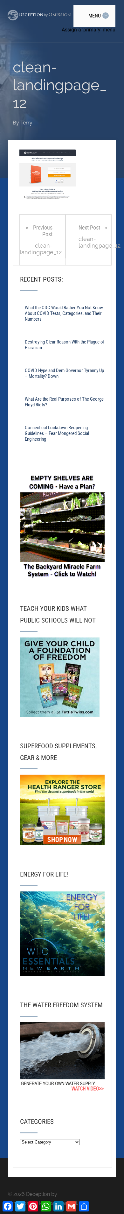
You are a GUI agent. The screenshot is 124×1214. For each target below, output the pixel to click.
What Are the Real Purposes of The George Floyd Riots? (64, 402)
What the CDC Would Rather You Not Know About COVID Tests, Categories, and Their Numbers (64, 313)
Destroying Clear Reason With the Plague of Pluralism (65, 344)
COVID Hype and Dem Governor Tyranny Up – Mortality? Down (64, 373)
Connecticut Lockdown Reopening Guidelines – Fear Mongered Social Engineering (57, 433)
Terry (26, 123)
